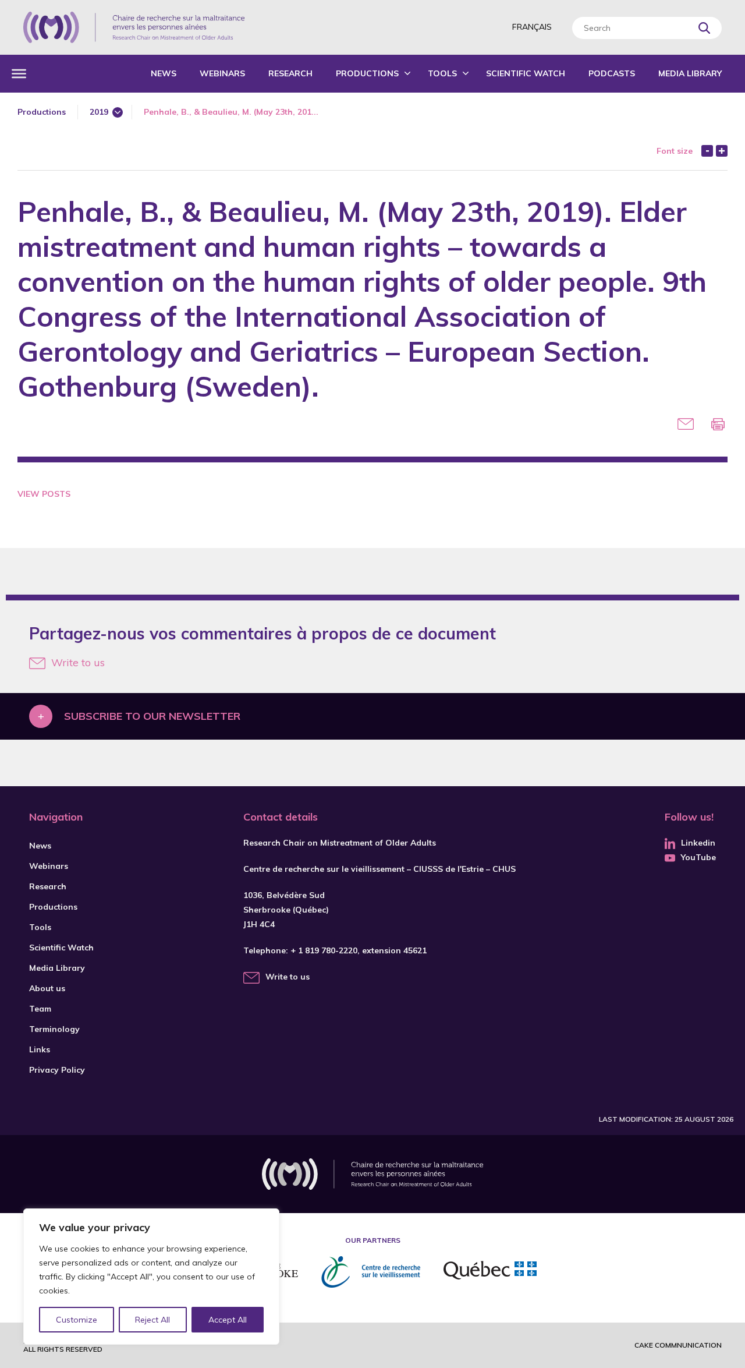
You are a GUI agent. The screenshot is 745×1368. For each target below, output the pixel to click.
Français (532, 27)
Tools (442, 73)
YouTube (698, 857)
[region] (151, 1276)
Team (40, 1008)
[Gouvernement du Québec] (490, 1272)
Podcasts (611, 73)
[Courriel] (686, 424)
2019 (99, 112)
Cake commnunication (678, 1345)
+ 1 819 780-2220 (323, 950)
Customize (76, 1319)
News (163, 73)
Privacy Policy (57, 1070)
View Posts (43, 494)
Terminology (54, 1029)
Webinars (222, 73)
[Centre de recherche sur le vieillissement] (371, 1272)
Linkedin (698, 842)
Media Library (690, 73)
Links (39, 1049)
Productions (367, 73)
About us (47, 988)
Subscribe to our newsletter (152, 716)
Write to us (78, 662)
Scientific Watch (525, 73)
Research (290, 73)
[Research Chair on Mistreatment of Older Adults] (133, 27)
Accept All (227, 1319)
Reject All (152, 1319)
